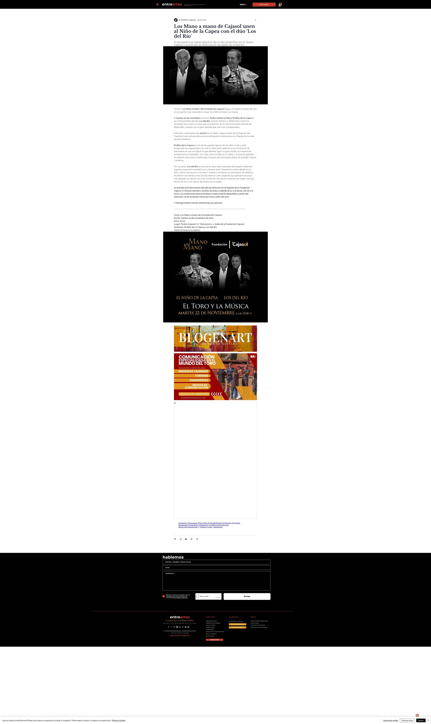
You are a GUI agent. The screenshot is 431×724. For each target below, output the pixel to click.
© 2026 (166, 631)
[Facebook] (169, 627)
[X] (171, 627)
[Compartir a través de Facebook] (175, 539)
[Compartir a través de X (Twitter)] (180, 539)
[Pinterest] (177, 627)
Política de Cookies (118, 720)
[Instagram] (174, 627)
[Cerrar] (428, 720)
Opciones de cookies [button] (390, 720)
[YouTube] (186, 627)
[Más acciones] (255, 20)
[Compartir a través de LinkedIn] (186, 539)
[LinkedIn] (180, 627)
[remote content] (215, 525)
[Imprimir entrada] (197, 539)
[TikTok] (183, 627)
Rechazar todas (407, 720)
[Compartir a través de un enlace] (191, 539)
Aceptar (421, 720)
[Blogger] (188, 627)
